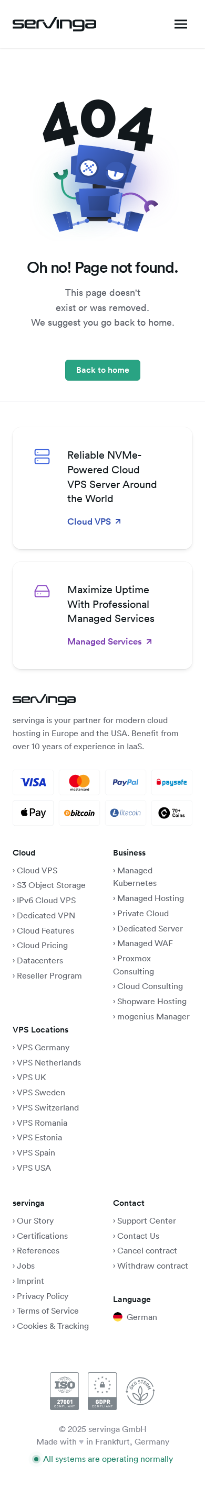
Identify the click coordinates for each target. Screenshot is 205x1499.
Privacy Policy (42, 1296)
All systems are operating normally (108, 1458)
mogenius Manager (153, 1016)
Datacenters (40, 960)
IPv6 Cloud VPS (46, 900)
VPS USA (34, 1167)
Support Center (146, 1220)
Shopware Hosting (152, 1001)
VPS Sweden (41, 1092)
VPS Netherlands (49, 1062)
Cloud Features (45, 930)
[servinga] (54, 24)
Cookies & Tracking (53, 1325)
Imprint (30, 1280)
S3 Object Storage (51, 885)
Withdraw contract (152, 1265)
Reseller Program (49, 975)
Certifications (42, 1235)
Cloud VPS (37, 870)
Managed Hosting (150, 898)
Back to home (102, 369)
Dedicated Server (150, 928)
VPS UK (31, 1077)
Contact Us (138, 1235)
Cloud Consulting (150, 986)
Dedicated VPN (46, 915)
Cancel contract (147, 1250)
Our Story (35, 1220)
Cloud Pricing (42, 945)
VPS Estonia (39, 1137)
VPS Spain (36, 1152)
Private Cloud (142, 913)
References (38, 1250)
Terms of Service (48, 1310)
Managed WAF (145, 943)
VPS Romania (42, 1122)
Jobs (26, 1265)
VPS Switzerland (48, 1107)
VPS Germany (43, 1047)
